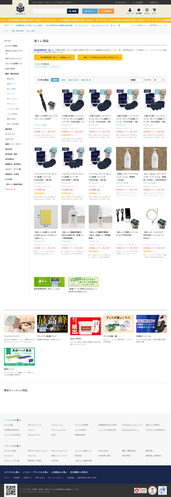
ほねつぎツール (34, 434)
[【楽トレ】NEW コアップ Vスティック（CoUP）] (46, 113)
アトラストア (54, 67)
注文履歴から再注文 (79, 472)
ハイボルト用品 (13, 109)
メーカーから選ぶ (35, 472)
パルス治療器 (12, 114)
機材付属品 (11, 119)
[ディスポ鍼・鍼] (118, 330)
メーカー (8, 420)
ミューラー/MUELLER (107, 430)
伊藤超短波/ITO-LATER (108, 425)
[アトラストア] (20, 8)
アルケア (31, 430)
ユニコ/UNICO (80, 430)
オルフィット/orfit (58, 430)
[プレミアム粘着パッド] (52, 329)
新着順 (55, 80)
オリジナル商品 (11, 45)
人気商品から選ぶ (59, 472)
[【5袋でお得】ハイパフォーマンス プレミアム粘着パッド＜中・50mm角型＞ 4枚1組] (155, 113)
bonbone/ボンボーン (130, 430)
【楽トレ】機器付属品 (14, 184)
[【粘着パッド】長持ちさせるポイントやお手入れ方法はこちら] (83, 285)
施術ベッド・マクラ (13, 144)
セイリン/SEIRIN (81, 425)
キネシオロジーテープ (99, 25)
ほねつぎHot (10, 68)
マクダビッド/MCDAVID (155, 430)
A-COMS (8, 179)
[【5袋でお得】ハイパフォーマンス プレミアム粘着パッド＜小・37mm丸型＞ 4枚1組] (128, 113)
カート (154, 13)
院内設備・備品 (11, 154)
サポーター (9, 139)
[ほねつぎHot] (85, 332)
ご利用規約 (70, 477)
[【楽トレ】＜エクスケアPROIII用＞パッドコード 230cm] (155, 231)
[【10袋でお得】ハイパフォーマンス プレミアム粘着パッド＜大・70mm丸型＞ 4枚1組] (73, 115)
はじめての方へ (120, 2)
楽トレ (113, 25)
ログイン (7, 477)
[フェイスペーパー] (19, 330)
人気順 (63, 80)
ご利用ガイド (154, 2)
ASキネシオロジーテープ (14, 52)
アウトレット (10, 189)
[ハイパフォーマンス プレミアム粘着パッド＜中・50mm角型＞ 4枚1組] (73, 173)
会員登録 (107, 11)
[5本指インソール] (151, 330)
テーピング (9, 134)
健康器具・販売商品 (13, 164)
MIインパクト (12, 99)
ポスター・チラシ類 (13, 169)
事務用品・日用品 (12, 174)
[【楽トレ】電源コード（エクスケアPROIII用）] (128, 230)
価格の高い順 (86, 80)
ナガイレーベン (57, 425)
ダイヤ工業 (8, 425)
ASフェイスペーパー (13, 58)
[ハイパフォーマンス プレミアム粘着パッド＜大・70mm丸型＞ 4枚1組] (100, 173)
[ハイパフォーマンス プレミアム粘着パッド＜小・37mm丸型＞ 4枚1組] (46, 173)
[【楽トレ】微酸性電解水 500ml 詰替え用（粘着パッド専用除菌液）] (73, 230)
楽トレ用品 (30, 31)
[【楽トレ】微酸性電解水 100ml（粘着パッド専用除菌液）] (100, 231)
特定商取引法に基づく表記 (86, 477)
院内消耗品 (9, 159)
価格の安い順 (73, 80)
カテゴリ (147, 13)
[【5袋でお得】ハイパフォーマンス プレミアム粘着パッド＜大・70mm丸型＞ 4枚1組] (100, 113)
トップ (6, 31)
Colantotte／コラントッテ (132, 425)
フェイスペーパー (82, 25)
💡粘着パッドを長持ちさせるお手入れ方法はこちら (99, 57)
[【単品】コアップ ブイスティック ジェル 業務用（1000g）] (128, 171)
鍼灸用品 (8, 129)
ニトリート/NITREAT (12, 434)
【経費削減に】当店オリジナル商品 (28, 25)
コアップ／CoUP (41, 67)
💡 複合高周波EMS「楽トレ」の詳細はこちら (54, 57)
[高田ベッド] (19, 363)
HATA (53, 434)
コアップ (10, 94)
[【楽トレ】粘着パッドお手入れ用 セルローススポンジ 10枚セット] (46, 230)
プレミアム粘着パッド (14, 63)
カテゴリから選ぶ (12, 472)
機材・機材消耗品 (18, 31)
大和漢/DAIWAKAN (11, 430)
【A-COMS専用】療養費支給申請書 (59, 25)
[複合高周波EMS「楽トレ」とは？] (49, 283)
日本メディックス (34, 425)
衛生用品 (8, 149)
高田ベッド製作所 (152, 425)
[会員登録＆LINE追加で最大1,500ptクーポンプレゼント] (85, 20)
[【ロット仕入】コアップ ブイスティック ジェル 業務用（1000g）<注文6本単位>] (155, 171)
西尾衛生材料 (80, 434)
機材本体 (10, 78)
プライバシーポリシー (56, 477)
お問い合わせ (40, 477)
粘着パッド (11, 83)
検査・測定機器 (13, 124)
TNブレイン (11, 104)
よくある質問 (137, 2)
